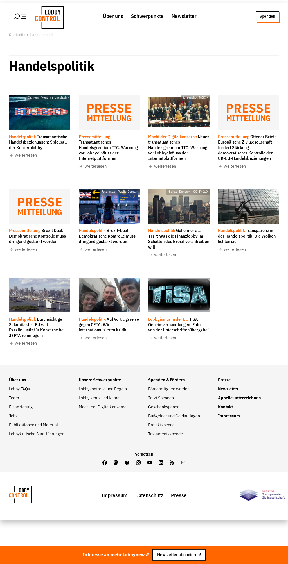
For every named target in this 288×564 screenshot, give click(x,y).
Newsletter (184, 16)
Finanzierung (21, 407)
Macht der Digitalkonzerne (103, 407)
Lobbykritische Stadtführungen (36, 434)
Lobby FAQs (19, 389)
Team (14, 398)
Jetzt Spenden (161, 398)
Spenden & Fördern (166, 380)
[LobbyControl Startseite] (48, 16)
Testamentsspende (165, 434)
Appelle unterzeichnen (239, 398)
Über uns (113, 16)
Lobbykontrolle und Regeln (103, 389)
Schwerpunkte (147, 16)
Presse (224, 380)
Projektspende (161, 425)
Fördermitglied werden (169, 389)
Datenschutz (149, 495)
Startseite (17, 35)
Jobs (13, 416)
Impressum (229, 416)
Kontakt (225, 407)
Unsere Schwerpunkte (100, 380)
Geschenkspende (163, 407)
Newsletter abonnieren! (179, 554)
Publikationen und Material (33, 425)
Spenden (267, 16)
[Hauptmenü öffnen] (20, 16)
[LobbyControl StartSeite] (28, 496)
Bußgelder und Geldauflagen (174, 416)
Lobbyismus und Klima (99, 398)
